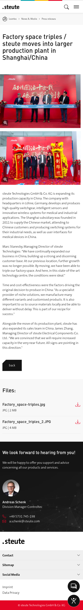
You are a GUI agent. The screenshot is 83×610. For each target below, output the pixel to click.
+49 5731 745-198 (22, 516)
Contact (7, 555)
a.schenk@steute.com (24, 521)
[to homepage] (10, 7)
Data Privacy (10, 593)
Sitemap (8, 565)
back (12, 365)
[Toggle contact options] (74, 586)
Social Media (11, 574)
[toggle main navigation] (66, 7)
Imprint (7, 587)
